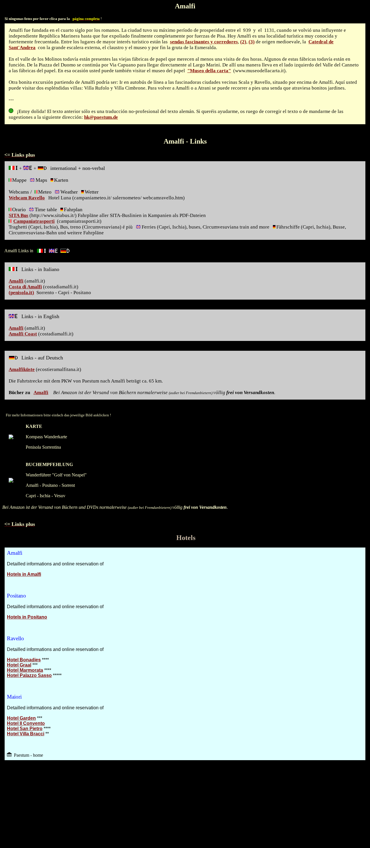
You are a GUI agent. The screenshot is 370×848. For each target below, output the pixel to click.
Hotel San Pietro (24, 728)
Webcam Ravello (27, 198)
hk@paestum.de (101, 117)
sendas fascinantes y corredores (204, 41)
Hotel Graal (19, 665)
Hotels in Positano (27, 617)
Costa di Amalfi (25, 287)
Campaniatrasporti (34, 221)
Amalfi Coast (23, 334)
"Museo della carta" (209, 70)
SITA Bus (18, 215)
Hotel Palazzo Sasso (29, 675)
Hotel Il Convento (26, 723)
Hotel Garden (21, 718)
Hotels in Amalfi (24, 574)
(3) (252, 41)
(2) (243, 41)
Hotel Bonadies (24, 659)
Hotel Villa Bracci (25, 733)
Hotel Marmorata (25, 670)
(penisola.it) (21, 292)
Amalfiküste (22, 369)
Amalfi (16, 281)
